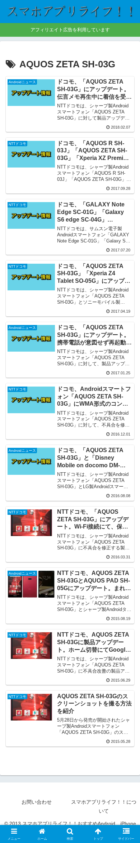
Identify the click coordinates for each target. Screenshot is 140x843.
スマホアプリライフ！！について (103, 806)
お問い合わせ (37, 802)
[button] (126, 837)
